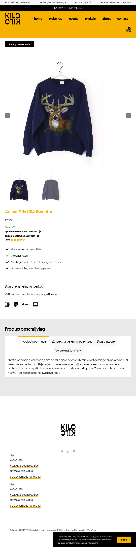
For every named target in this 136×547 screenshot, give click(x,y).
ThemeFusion (51, 529)
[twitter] (68, 451)
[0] (127, 30)
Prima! (124, 539)
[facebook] (62, 451)
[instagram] (74, 451)
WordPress (91, 529)
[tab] (33, 341)
